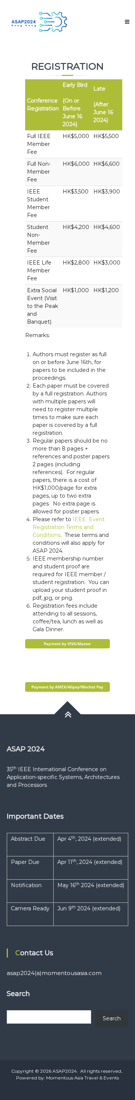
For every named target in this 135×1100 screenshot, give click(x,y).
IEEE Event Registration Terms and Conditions (69, 527)
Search (112, 1018)
